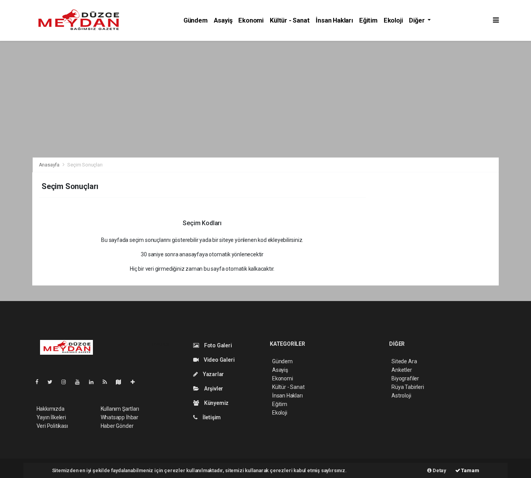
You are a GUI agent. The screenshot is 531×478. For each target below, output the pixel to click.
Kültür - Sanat (289, 20)
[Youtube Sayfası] (80, 382)
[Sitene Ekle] (136, 382)
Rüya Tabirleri (407, 387)
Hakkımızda (51, 409)
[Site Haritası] (122, 382)
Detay (438, 470)
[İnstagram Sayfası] (66, 382)
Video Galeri (218, 360)
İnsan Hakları (334, 20)
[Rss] (108, 382)
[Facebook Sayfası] (40, 382)
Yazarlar (213, 374)
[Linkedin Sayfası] (94, 382)
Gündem (195, 20)
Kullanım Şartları (120, 409)
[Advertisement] (265, 99)
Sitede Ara (404, 361)
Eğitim (368, 20)
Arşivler (213, 388)
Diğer (417, 20)
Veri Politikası (52, 426)
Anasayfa (50, 165)
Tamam (469, 470)
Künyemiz (216, 403)
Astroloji (401, 395)
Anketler (401, 370)
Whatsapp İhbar (119, 417)
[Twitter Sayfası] (53, 382)
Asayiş (223, 20)
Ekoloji (393, 20)
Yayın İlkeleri (51, 417)
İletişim (211, 417)
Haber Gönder (117, 426)
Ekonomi (251, 20)
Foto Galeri (217, 345)
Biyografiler (405, 378)
